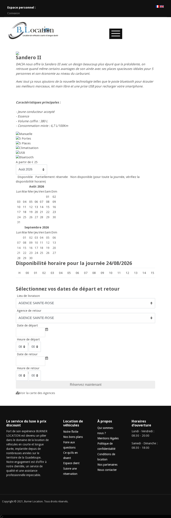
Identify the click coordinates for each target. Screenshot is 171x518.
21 (18, 253)
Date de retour (27, 354)
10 (36, 243)
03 (36, 237)
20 (54, 248)
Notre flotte (70, 431)
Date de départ (27, 325)
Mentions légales (108, 438)
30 (54, 217)
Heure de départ (28, 339)
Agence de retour (29, 311)
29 (47, 217)
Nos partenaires (107, 464)
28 (41, 217)
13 (54, 243)
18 (41, 248)
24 (18, 217)
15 (24, 248)
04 (41, 237)
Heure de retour (28, 368)
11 (41, 243)
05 (47, 237)
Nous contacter (107, 469)
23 (31, 253)
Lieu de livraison (28, 296)
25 (24, 217)
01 (24, 237)
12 (47, 243)
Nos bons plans (73, 437)
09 (31, 243)
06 (54, 237)
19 (47, 248)
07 (18, 243)
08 (24, 243)
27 (36, 217)
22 (24, 253)
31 (18, 222)
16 (31, 248)
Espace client (71, 463)
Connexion (13, 13)
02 (31, 237)
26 (31, 217)
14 (18, 248)
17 (36, 248)
